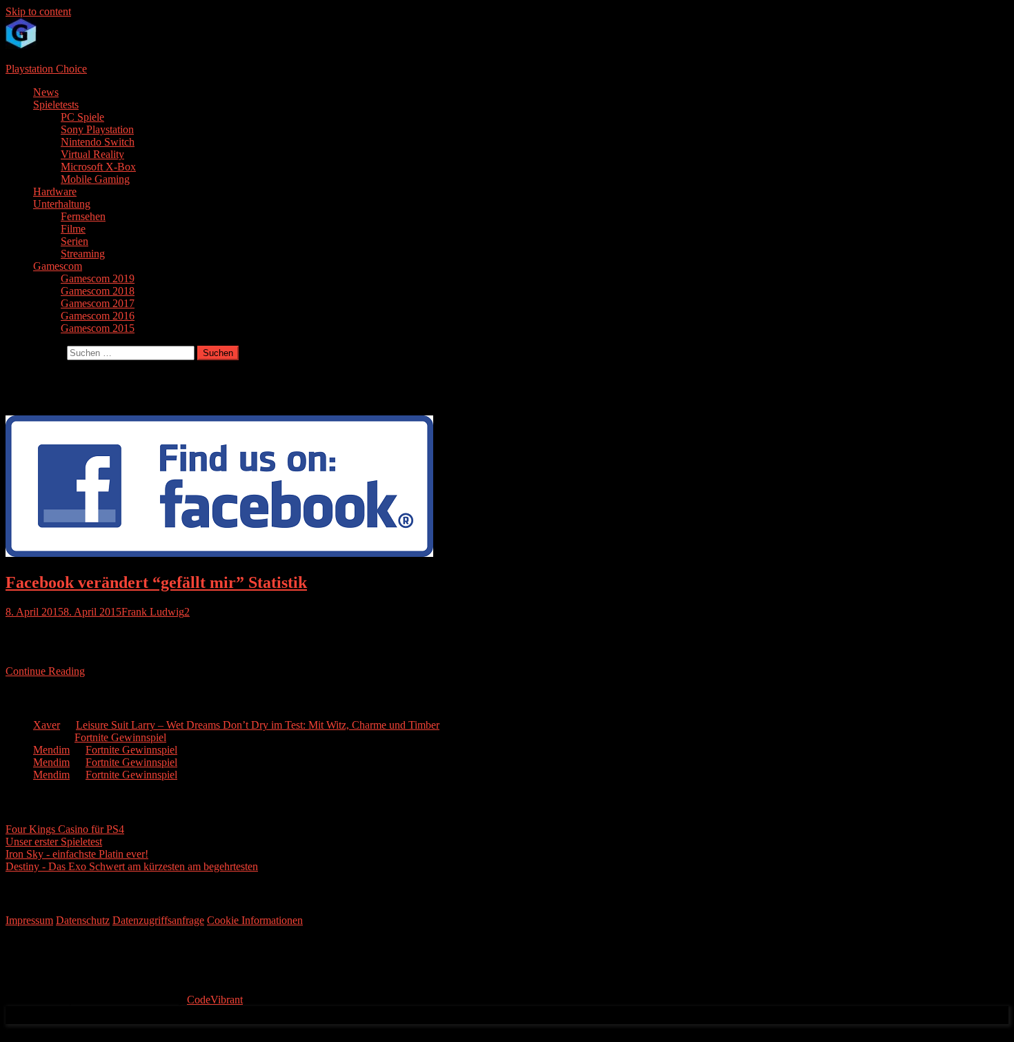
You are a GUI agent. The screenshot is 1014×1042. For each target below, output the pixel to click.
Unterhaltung (61, 204)
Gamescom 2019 (98, 278)
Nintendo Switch (98, 142)
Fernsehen (83, 216)
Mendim (51, 750)
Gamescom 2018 (98, 291)
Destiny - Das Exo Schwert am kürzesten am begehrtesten (132, 866)
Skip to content (38, 11)
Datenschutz (83, 920)
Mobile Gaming (95, 179)
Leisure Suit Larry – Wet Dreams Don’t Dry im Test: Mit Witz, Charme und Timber (257, 725)
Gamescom (57, 266)
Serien (74, 241)
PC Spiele (82, 117)
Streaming (83, 253)
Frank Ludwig (152, 612)
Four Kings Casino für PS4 (65, 829)
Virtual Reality (92, 154)
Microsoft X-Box (98, 167)
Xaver (46, 725)
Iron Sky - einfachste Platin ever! (77, 854)
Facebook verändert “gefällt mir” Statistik (156, 582)
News (46, 92)
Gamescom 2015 (98, 328)
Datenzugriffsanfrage (158, 920)
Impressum (29, 920)
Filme (73, 229)
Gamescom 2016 (98, 316)
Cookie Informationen (255, 920)
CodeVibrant (215, 999)
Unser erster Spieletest (54, 841)
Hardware (55, 191)
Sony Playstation (97, 129)
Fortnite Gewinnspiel (120, 737)
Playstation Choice (46, 69)
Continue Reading (45, 671)
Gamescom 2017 (98, 303)
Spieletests (56, 104)
